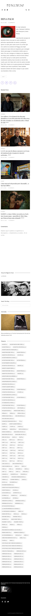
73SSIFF (2, 181)
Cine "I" (3, 76)
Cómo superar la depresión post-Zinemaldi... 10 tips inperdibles (15, 185)
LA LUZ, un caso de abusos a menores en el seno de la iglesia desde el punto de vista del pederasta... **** (15, 153)
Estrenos (3, 114)
